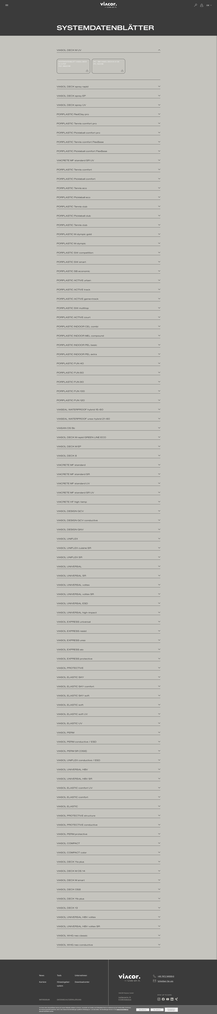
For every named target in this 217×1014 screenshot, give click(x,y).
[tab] (108, 50)
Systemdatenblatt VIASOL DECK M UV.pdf (72, 64)
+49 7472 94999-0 (166, 977)
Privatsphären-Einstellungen (171, 1009)
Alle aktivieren (142, 1009)
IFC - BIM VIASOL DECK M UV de (106, 63)
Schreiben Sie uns (165, 981)
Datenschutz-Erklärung (122, 1009)
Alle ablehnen (157, 1009)
